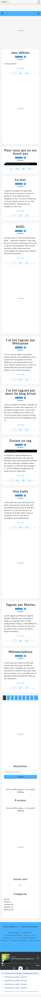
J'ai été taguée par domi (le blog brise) (20, 392)
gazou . (21, 789)
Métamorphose (21, 652)
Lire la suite (20, 68)
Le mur (20, 179)
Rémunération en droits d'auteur (27, 937)
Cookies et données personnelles (18, 940)
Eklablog (34, 927)
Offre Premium (4, 940)
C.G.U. (16, 937)
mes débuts (20, 52)
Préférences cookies (34, 940)
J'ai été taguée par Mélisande (20, 342)
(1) (7, 902)
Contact (33, 935)
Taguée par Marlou (20, 604)
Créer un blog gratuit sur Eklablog (12, 935)
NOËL (20, 227)
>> (36, 698)
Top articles (26, 935)
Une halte (20, 491)
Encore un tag (21, 440)
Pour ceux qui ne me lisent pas (20, 152)
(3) (6, 899)
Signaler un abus (7, 937)
